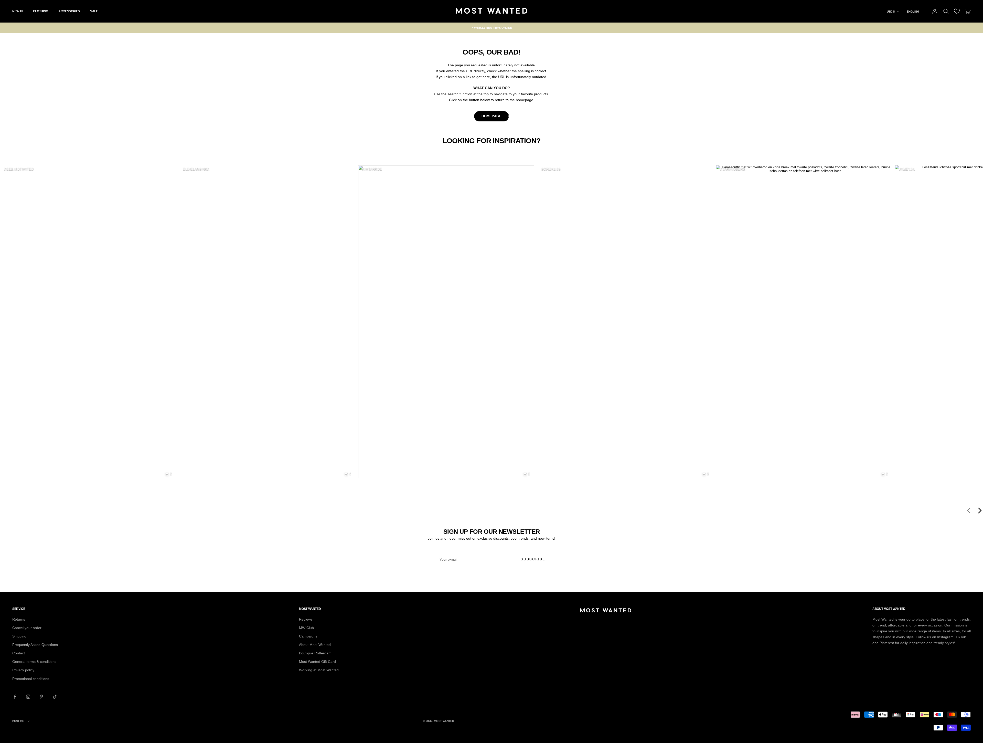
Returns (18, 619)
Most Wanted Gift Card (317, 662)
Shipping (19, 636)
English (913, 11)
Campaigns (308, 636)
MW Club (306, 628)
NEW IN (17, 11)
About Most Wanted (315, 645)
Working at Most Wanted (319, 670)
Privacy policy (23, 670)
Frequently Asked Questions (35, 645)
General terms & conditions (34, 662)
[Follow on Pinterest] (41, 696)
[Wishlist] (956, 11)
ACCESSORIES (69, 11)
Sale (94, 11)
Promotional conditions (30, 679)
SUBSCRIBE (533, 559)
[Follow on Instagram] (28, 696)
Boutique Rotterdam (315, 653)
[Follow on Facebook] (14, 696)
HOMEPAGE (491, 116)
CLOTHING (40, 11)
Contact (18, 653)
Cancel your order (26, 628)
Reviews (306, 619)
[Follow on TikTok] (54, 696)
